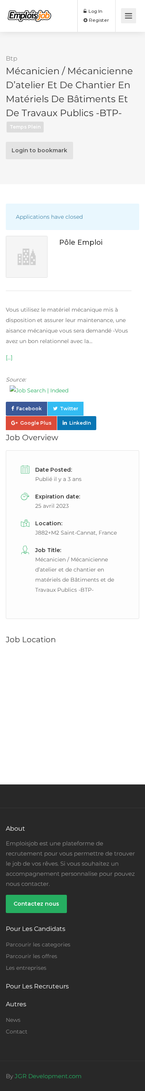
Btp (11, 58)
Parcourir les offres (31, 956)
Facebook (29, 408)
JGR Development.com (48, 1076)
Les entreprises (26, 967)
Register (98, 20)
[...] (9, 357)
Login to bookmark (39, 150)
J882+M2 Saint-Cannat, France (76, 532)
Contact (16, 1031)
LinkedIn (80, 423)
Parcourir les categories (38, 944)
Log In (94, 11)
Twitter (69, 408)
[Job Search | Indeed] (68, 390)
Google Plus (35, 423)
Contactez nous (36, 903)
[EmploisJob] (29, 10)
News (13, 1019)
